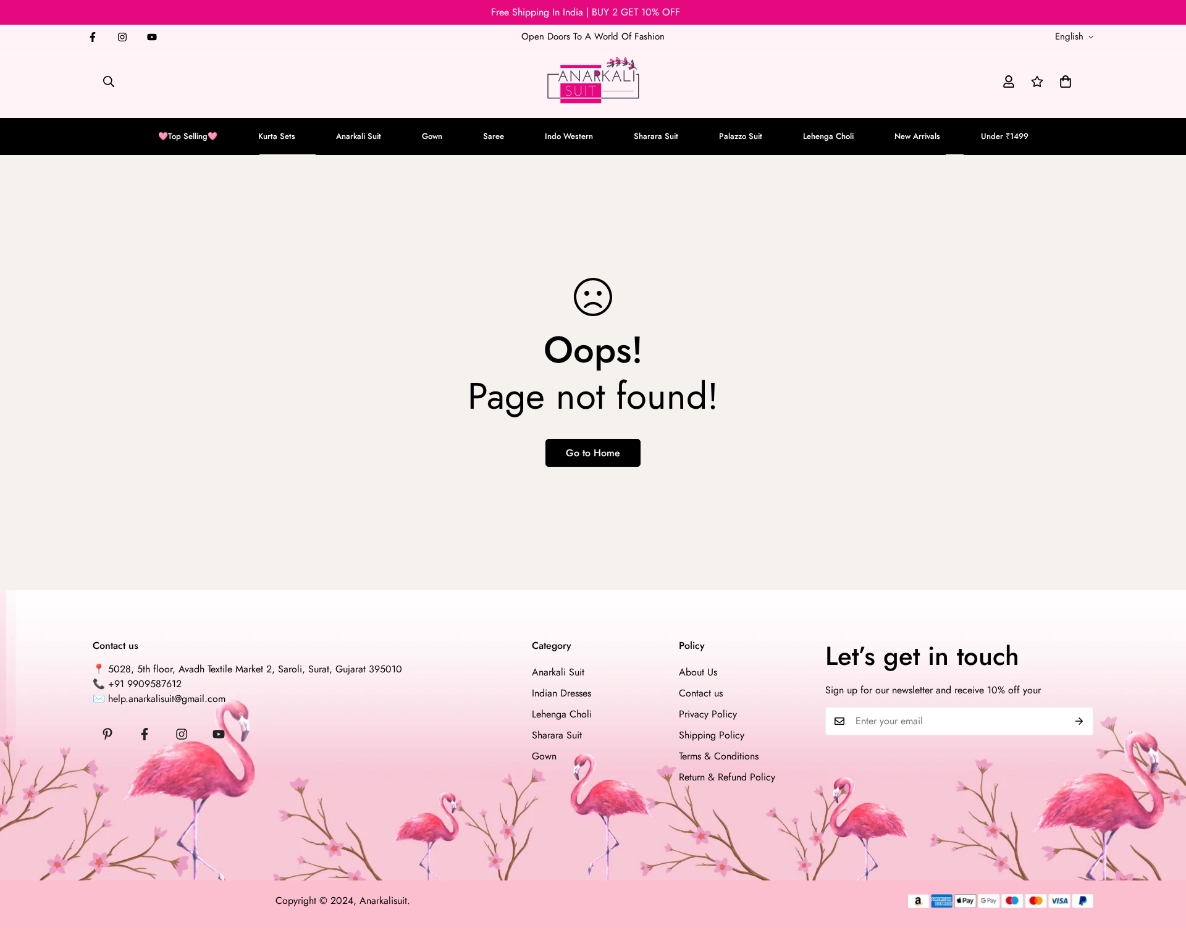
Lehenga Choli (828, 136)
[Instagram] (122, 37)
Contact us (701, 693)
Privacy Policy (708, 714)
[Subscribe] (1079, 721)
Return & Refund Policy (727, 777)
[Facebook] (92, 37)
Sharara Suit (656, 136)
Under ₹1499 (1004, 136)
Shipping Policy (711, 735)
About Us (698, 672)
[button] (1065, 81)
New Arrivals (917, 136)
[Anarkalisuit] (593, 81)
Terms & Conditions (719, 756)
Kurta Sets (276, 136)
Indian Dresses (561, 693)
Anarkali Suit (358, 136)
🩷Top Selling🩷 (187, 136)
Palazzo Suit (740, 136)
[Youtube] (152, 37)
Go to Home (593, 453)
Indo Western (569, 136)
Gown (432, 136)
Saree (493, 136)
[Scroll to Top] (1162, 860)
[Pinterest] (107, 734)
